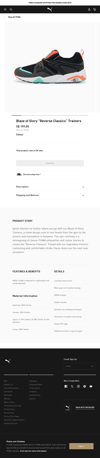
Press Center (34, 388)
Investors (33, 391)
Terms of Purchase (11, 416)
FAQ (5, 381)
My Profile (8, 395)
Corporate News (35, 384)
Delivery (7, 398)
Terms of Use (9, 413)
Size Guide (8, 391)
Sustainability (34, 395)
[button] (6, 9)
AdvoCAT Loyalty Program (14, 420)
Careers (32, 398)
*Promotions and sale (12, 406)
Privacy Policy (9, 409)
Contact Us (8, 384)
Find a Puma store (11, 388)
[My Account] (89, 9)
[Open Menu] (6, 9)
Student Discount (11, 423)
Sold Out (50, 163)
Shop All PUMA (14, 17)
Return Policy (9, 402)
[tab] (16, 115)
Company (33, 381)
